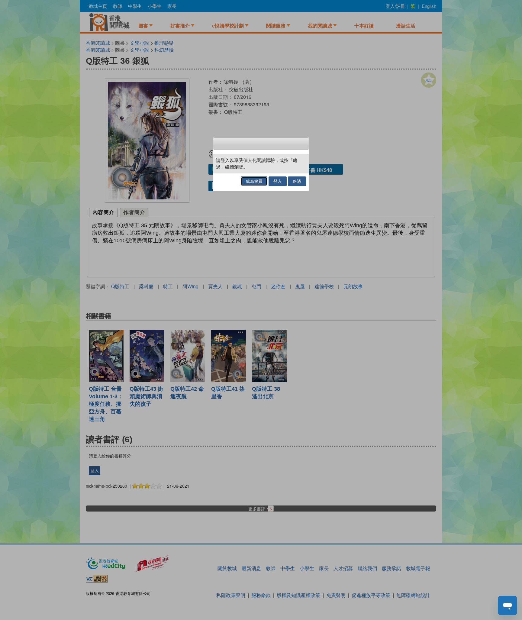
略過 (297, 181)
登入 (277, 181)
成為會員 (254, 181)
